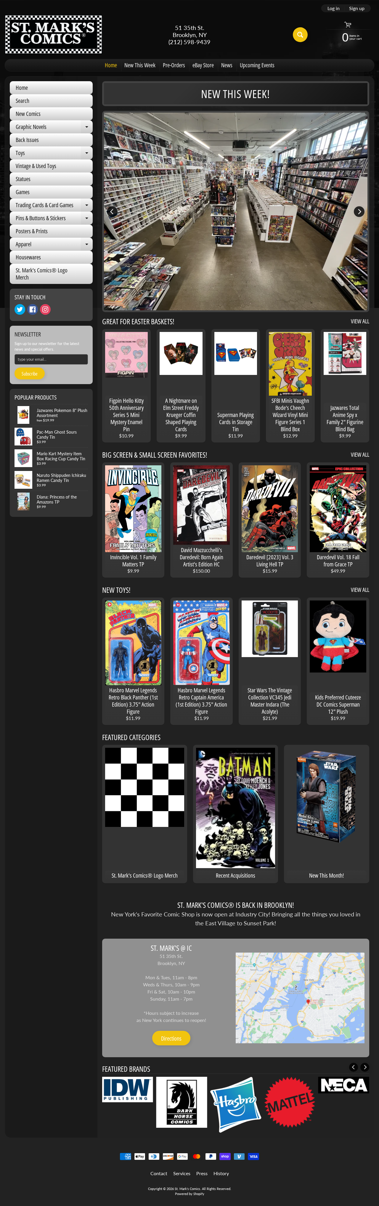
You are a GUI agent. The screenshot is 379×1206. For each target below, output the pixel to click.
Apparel (54, 245)
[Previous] (112, 211)
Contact (158, 1173)
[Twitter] (20, 309)
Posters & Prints (32, 231)
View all (360, 321)
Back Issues (27, 140)
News (226, 65)
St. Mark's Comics (187, 1189)
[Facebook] (32, 309)
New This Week (139, 65)
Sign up (356, 8)
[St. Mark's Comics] (53, 34)
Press (202, 1173)
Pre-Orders (174, 65)
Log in (333, 8)
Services (181, 1173)
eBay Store (203, 65)
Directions (171, 1038)
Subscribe (30, 373)
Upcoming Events (257, 65)
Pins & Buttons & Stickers (54, 219)
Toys (54, 154)
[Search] (300, 34)
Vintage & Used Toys (36, 166)
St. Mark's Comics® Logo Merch (42, 273)
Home (111, 65)
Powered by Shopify (189, 1194)
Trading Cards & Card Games (54, 206)
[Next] (359, 211)
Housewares (28, 257)
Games (23, 192)
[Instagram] (45, 309)
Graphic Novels (54, 128)
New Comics (28, 114)
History (221, 1173)
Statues (23, 179)
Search (22, 101)
